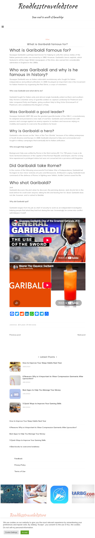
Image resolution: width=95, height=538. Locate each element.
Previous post (15, 335)
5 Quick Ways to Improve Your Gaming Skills (42, 403)
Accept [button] (24, 532)
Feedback (18, 458)
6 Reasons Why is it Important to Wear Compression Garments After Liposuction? (53, 377)
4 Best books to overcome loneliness (24, 447)
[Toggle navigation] (2, 27)
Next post (81, 335)
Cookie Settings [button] (11, 532)
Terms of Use (19, 471)
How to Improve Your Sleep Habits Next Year (42, 363)
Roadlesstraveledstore (47, 6)
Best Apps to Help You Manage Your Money (42, 390)
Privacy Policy (19, 465)
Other (47, 39)
